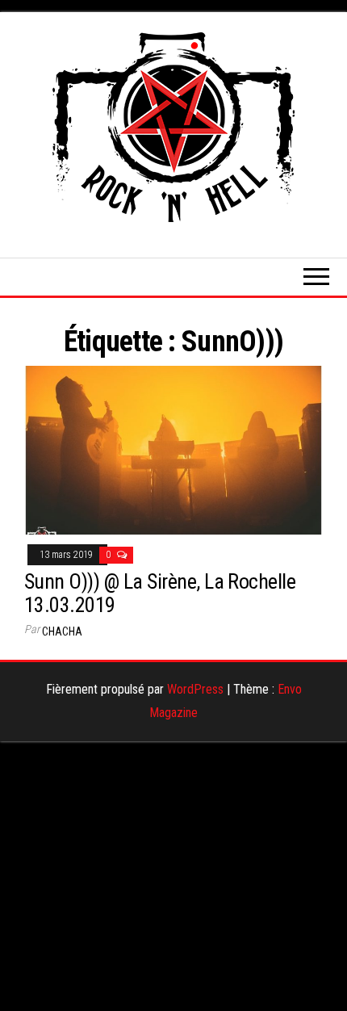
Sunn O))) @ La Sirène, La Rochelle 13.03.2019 (159, 593)
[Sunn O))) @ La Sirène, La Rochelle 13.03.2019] (173, 449)
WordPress (195, 689)
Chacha (62, 631)
